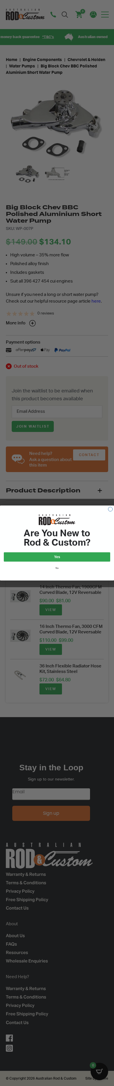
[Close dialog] (110, 509)
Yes (57, 557)
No (57, 568)
